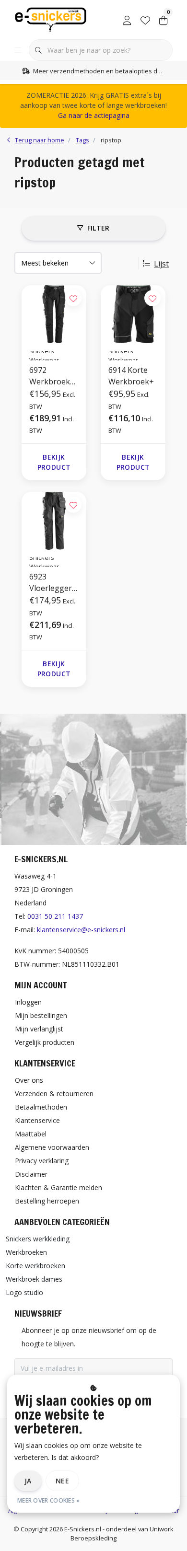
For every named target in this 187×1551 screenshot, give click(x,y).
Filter (98, 227)
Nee (62, 1480)
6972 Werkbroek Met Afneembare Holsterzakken (53, 376)
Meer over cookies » (48, 1500)
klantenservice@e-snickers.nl (81, 929)
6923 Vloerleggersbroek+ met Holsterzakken (53, 582)
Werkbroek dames (34, 1279)
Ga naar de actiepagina (93, 115)
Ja (28, 1480)
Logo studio (24, 1292)
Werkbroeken (26, 1252)
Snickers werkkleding (38, 1238)
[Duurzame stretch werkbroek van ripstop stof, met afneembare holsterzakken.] (54, 314)
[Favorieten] (145, 19)
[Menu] (17, 50)
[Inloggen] (127, 19)
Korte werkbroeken (35, 1265)
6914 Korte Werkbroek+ (131, 376)
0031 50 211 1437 (55, 916)
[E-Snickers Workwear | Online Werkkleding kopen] (50, 18)
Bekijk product (53, 462)
